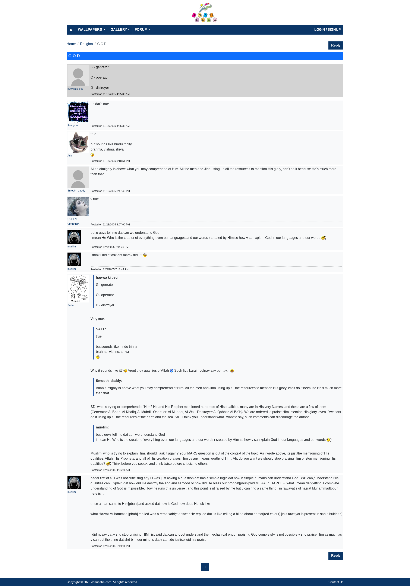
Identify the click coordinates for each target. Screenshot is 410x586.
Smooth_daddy (76, 190)
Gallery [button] (119, 29)
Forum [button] (141, 29)
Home (71, 44)
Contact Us (335, 582)
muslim (71, 246)
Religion (86, 44)
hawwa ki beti (75, 88)
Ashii (70, 155)
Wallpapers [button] (90, 29)
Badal (70, 305)
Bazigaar (72, 125)
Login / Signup (327, 29)
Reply (336, 45)
